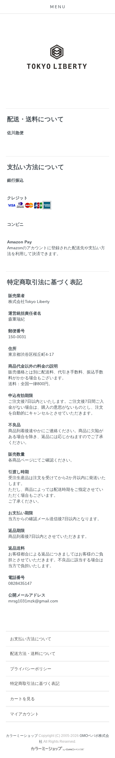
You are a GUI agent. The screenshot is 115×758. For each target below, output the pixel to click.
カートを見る (22, 698)
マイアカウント (24, 714)
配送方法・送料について (32, 653)
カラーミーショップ (22, 736)
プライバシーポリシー (30, 668)
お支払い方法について (30, 638)
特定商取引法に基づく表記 (35, 683)
